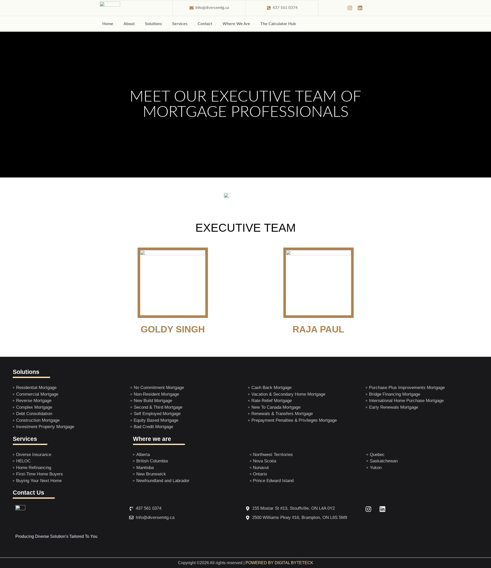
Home (107, 24)
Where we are (152, 439)
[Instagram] (350, 8)
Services (179, 24)
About (129, 24)
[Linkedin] (360, 8)
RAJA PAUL (318, 329)
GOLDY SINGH (173, 329)
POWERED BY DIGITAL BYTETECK (279, 563)
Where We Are (236, 24)
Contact (205, 24)
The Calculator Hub (278, 24)
